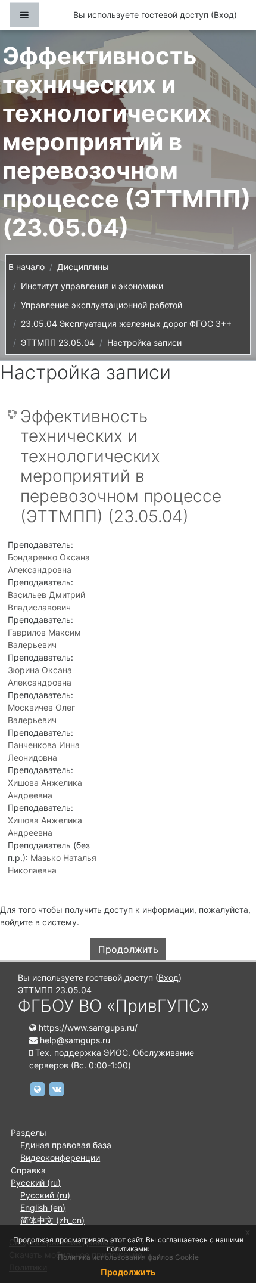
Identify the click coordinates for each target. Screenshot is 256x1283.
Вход (224, 15)
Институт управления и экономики (92, 286)
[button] (229, 1224)
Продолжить (128, 949)
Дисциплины (83, 267)
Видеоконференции (60, 1157)
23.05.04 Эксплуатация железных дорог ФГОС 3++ (126, 323)
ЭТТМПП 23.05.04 (58, 342)
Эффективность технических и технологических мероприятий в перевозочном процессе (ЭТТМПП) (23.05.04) (120, 466)
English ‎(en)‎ (42, 1208)
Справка (28, 1170)
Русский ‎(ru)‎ (36, 1182)
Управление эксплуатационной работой (101, 305)
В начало (26, 267)
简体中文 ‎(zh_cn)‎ (52, 1220)
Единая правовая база (65, 1145)
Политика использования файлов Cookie (128, 1257)
